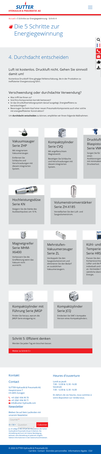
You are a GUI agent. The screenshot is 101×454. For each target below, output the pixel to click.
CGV (90, 450)
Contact (41, 450)
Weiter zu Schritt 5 (20, 351)
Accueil (12, 18)
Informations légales (77, 450)
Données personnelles (56, 450)
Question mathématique (25, 426)
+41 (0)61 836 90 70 (20, 397)
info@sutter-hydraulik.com (23, 403)
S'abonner (42, 424)
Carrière (32, 450)
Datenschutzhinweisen (38, 437)
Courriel (14, 419)
